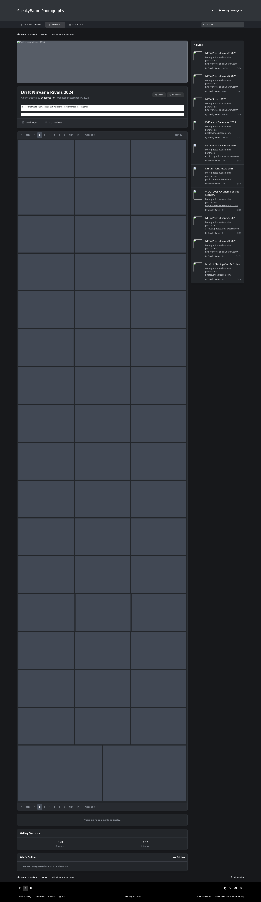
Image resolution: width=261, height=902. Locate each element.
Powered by (229, 896)
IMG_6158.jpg (27, 548)
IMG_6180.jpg (84, 510)
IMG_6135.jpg (27, 699)
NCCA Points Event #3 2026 (220, 53)
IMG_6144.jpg (85, 623)
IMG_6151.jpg (84, 586)
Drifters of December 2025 (220, 122)
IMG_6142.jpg (27, 661)
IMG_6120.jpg (84, 737)
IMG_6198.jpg (84, 396)
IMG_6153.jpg (140, 548)
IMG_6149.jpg (27, 623)
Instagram (25, 114)
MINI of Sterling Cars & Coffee (222, 264)
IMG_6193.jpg (27, 472)
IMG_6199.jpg (27, 396)
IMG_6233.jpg (140, 245)
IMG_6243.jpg (27, 207)
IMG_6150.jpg (140, 586)
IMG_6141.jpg (84, 661)
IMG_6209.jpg (84, 321)
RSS (63, 896)
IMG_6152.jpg (27, 586)
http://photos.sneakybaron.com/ (221, 86)
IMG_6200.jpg (140, 358)
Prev (28, 135)
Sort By (178, 135)
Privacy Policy (25, 896)
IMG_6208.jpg (140, 321)
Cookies (51, 896)
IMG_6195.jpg (84, 434)
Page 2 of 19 (90, 135)
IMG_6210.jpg (27, 321)
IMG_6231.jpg (84, 283)
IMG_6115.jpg (112, 793)
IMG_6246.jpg (84, 169)
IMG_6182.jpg (27, 510)
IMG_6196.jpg (27, 434)
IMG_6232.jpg (27, 283)
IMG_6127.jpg (84, 699)
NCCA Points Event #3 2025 (220, 145)
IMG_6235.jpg (27, 245)
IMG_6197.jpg (140, 396)
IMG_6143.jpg (141, 623)
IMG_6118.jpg (27, 793)
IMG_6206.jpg (27, 358)
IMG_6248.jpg (27, 169)
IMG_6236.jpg (140, 207)
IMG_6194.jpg (140, 434)
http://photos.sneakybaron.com (221, 63)
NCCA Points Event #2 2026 (220, 76)
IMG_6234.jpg (84, 245)
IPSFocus (137, 896)
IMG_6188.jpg (140, 472)
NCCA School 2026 (215, 99)
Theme (126, 896)
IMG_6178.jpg (140, 510)
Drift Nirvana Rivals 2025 (219, 168)
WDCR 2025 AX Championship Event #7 (222, 193)
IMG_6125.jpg (140, 699)
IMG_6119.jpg (140, 737)
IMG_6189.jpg (84, 472)
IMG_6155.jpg (84, 548)
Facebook (25, 109)
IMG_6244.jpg (140, 169)
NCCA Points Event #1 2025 (220, 241)
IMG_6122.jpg (27, 737)
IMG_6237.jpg (84, 207)
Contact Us (40, 896)
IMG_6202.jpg (84, 358)
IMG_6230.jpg (140, 283)
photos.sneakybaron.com (218, 132)
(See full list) (178, 857)
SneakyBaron (48, 97)
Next (71, 135)
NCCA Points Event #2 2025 (220, 218)
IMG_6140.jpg (140, 661)
